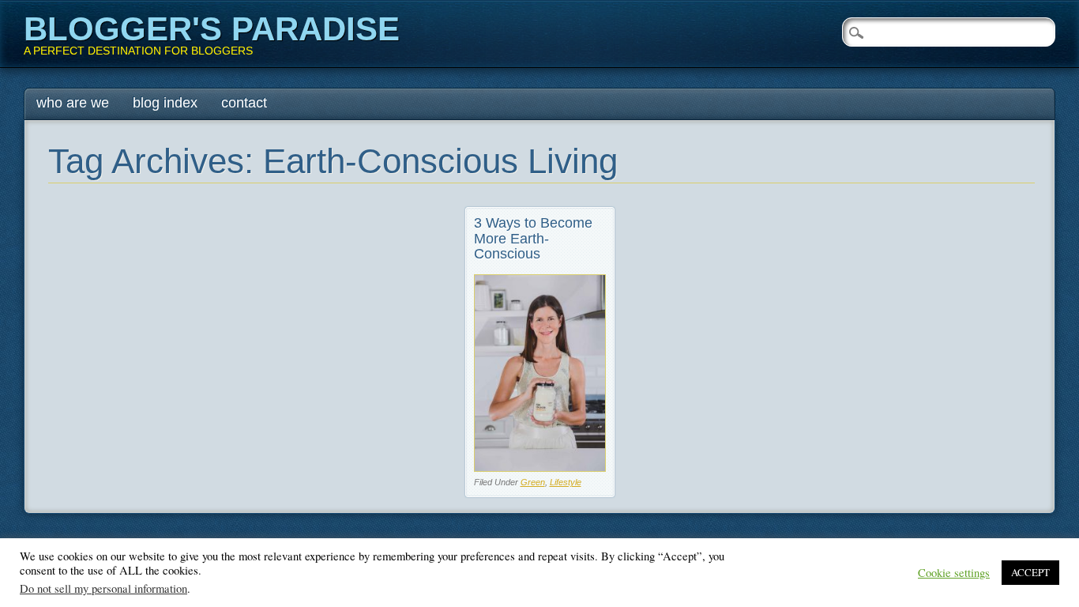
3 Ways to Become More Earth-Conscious (533, 238)
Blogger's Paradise (212, 28)
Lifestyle (565, 482)
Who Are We (72, 103)
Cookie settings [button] (954, 573)
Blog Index (165, 103)
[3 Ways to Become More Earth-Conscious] (540, 467)
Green (533, 482)
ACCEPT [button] (1030, 572)
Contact (244, 103)
